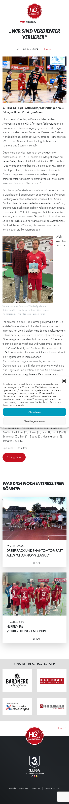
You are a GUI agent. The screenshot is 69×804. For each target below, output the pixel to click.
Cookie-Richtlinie (51, 788)
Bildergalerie (14, 457)
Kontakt (12, 788)
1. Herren (46, 49)
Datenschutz (35, 788)
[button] (64, 380)
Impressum (23, 788)
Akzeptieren (34, 412)
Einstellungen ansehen (34, 421)
